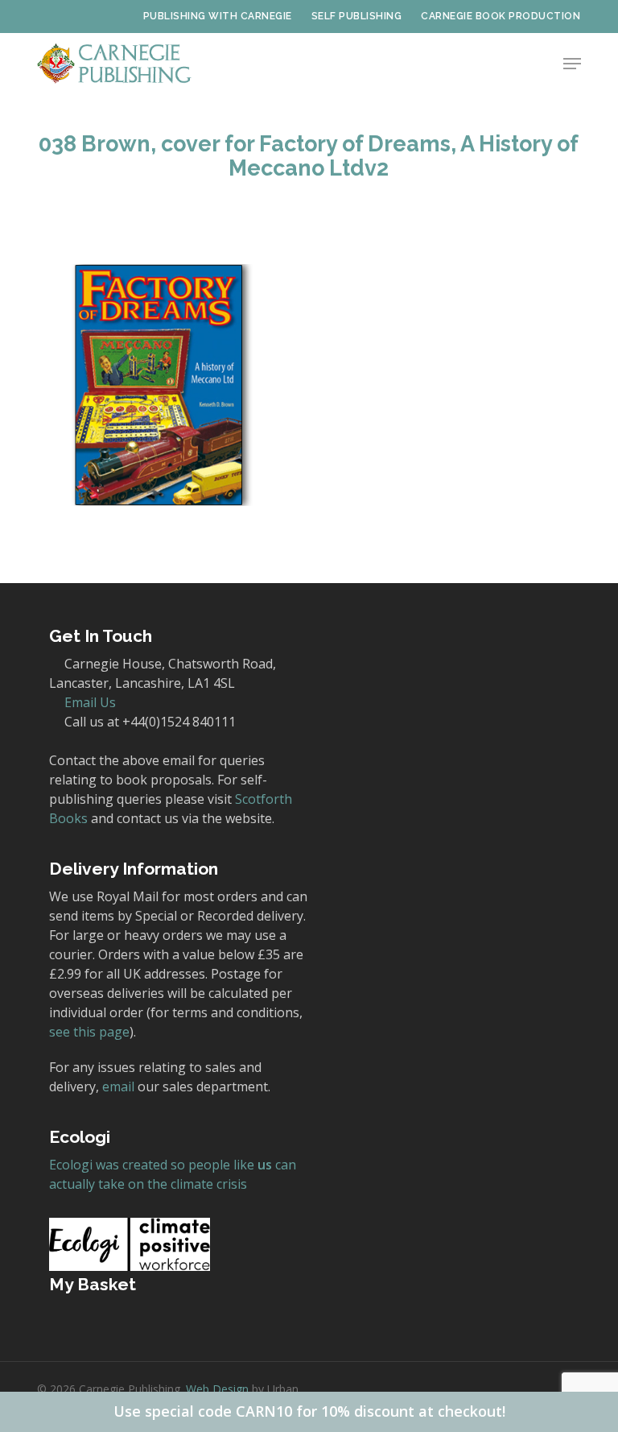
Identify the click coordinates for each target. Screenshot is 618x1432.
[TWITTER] (43, 16)
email (118, 1086)
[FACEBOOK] (69, 16)
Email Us (90, 702)
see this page (89, 1032)
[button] (572, 64)
